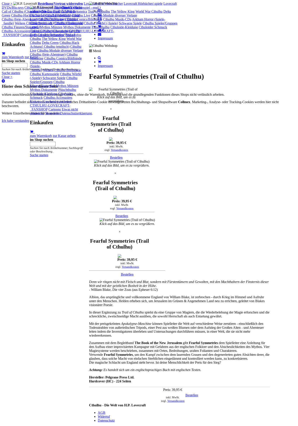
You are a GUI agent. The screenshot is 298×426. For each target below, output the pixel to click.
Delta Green (50, 42)
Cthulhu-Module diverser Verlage (60, 50)
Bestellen (116, 157)
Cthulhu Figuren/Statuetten (47, 84)
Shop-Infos (52, 113)
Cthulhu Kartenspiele (44, 74)
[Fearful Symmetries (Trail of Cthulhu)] (116, 91)
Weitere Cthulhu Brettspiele (62, 70)
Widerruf (104, 416)
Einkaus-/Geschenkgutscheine (50, 101)
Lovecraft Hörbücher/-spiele (60, 15)
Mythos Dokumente (43, 90)
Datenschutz (106, 420)
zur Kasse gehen (64, 136)
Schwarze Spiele (54, 78)
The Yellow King (54, 39)
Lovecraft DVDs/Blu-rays (48, 19)
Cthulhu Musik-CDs (44, 62)
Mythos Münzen (67, 86)
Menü (96, 51)
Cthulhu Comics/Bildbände (63, 58)
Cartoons (54, 109)
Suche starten (39, 155)
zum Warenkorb (41, 136)
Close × (7, 3)
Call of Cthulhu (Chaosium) (49, 31)
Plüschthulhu (67, 90)
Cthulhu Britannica (51, 35)
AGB (101, 412)
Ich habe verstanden (15, 121)
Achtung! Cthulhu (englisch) (49, 46)
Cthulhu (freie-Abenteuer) (48, 54)
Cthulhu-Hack (69, 42)
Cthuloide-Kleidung (43, 93)
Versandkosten (119, 150)
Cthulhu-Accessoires (58, 97)
